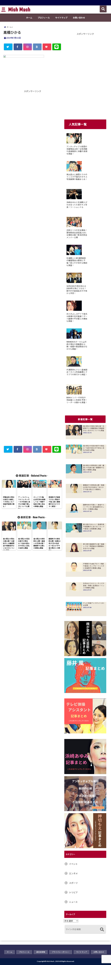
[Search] (102, 929)
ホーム (29, 17)
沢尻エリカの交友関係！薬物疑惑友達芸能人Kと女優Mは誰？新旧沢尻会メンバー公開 (76, 234)
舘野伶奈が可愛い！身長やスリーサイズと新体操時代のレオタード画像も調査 (93, 507)
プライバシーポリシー (60, 952)
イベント (73, 864)
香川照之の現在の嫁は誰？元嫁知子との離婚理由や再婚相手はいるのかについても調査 (93, 428)
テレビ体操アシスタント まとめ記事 (94, 604)
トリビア (73, 892)
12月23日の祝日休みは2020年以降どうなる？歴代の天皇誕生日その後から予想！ (76, 289)
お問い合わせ (79, 17)
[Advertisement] (18, 144)
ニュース (73, 902)
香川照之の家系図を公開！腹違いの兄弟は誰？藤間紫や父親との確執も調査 (93, 468)
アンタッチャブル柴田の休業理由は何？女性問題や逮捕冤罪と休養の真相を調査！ (76, 150)
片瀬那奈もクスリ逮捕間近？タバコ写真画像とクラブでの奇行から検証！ (76, 372)
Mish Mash (19, 9)
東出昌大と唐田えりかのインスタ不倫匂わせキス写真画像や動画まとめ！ (76, 176)
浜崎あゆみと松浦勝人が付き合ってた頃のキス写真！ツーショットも (76, 204)
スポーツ (73, 883)
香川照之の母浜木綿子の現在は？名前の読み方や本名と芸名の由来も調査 (93, 448)
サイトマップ (61, 17)
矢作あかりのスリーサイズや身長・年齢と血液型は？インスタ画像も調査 (93, 585)
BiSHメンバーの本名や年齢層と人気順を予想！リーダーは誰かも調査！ (76, 399)
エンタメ (73, 873)
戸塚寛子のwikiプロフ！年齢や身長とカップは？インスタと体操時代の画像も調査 (93, 566)
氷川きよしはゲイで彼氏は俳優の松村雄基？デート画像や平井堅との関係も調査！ (76, 317)
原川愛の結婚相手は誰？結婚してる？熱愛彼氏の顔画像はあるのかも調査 (93, 546)
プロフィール (44, 17)
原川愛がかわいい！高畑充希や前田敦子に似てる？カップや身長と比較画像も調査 (93, 527)
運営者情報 (40, 952)
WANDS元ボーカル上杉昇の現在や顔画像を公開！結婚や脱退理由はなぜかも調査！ (76, 345)
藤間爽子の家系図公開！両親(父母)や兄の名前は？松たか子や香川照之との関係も (93, 487)
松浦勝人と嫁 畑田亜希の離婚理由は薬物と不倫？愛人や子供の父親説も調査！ (76, 261)
